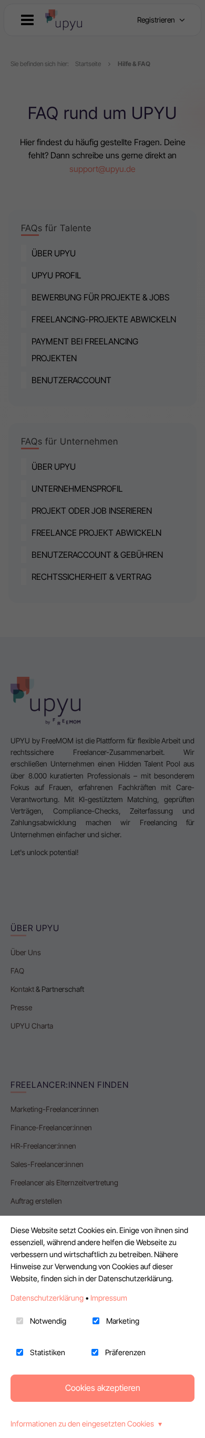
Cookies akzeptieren (102, 1387)
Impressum (108, 1297)
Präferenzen (125, 1352)
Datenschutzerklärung (47, 1297)
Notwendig (48, 1320)
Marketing (122, 1320)
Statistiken (47, 1352)
